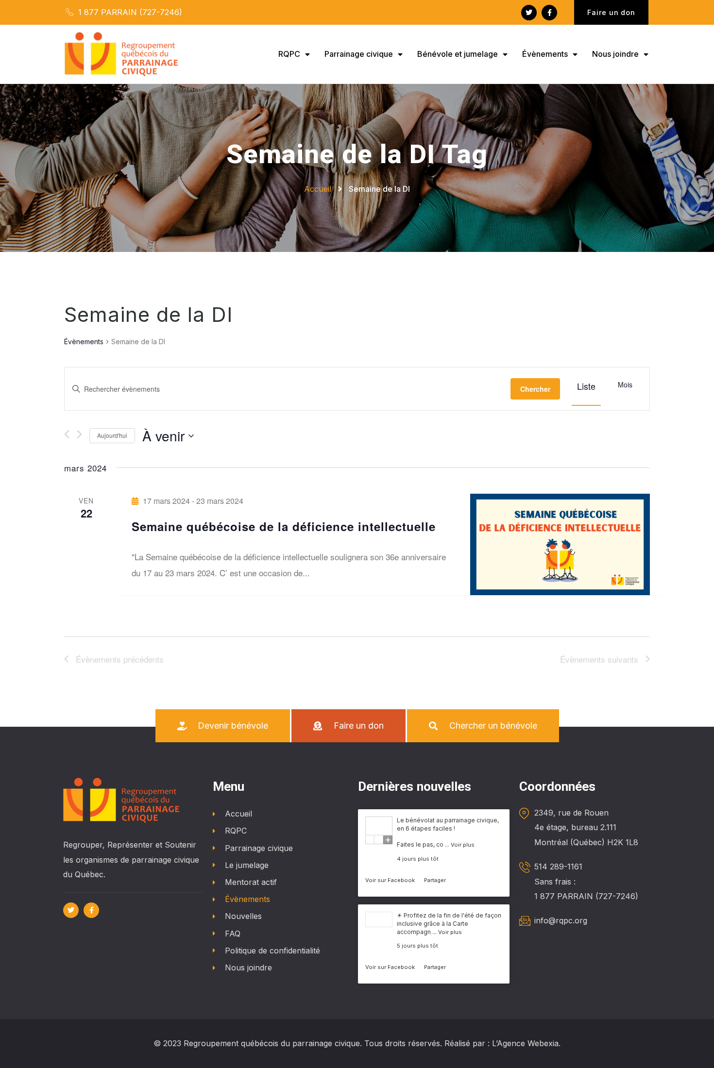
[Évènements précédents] (66, 434)
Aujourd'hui (112, 435)
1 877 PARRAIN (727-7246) (129, 12)
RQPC (289, 54)
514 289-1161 (558, 866)
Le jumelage (247, 865)
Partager (435, 880)
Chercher (535, 389)
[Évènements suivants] (79, 434)
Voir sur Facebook (390, 880)
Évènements (545, 54)
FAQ (232, 933)
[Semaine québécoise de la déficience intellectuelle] (560, 544)
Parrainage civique (358, 54)
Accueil (238, 813)
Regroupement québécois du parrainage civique (272, 1043)
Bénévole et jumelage (457, 54)
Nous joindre (615, 54)
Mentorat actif (251, 882)
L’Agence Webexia (525, 1043)
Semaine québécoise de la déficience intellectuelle (284, 526)
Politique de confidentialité (272, 950)
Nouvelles (243, 916)
